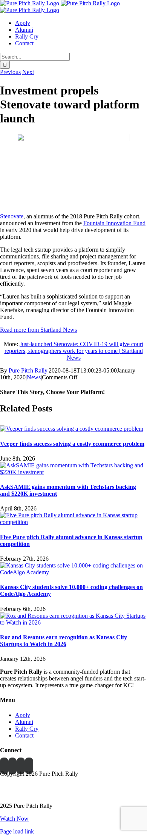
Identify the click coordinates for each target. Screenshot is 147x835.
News (34, 377)
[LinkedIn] (12, 766)
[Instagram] (29, 766)
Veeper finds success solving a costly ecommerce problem (72, 444)
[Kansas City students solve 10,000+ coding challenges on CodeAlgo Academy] (73, 572)
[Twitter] (21, 766)
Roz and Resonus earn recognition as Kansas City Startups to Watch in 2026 (63, 640)
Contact (24, 735)
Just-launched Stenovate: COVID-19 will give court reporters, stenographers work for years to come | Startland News (74, 351)
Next (28, 72)
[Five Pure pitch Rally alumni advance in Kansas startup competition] (73, 522)
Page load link (17, 831)
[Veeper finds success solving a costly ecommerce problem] (71, 428)
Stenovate (11, 216)
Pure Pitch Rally (28, 370)
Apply (22, 715)
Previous (10, 72)
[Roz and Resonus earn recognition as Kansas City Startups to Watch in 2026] (73, 622)
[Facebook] (4, 766)
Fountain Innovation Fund (114, 223)
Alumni (24, 722)
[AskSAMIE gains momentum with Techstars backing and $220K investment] (73, 472)
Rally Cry (26, 728)
